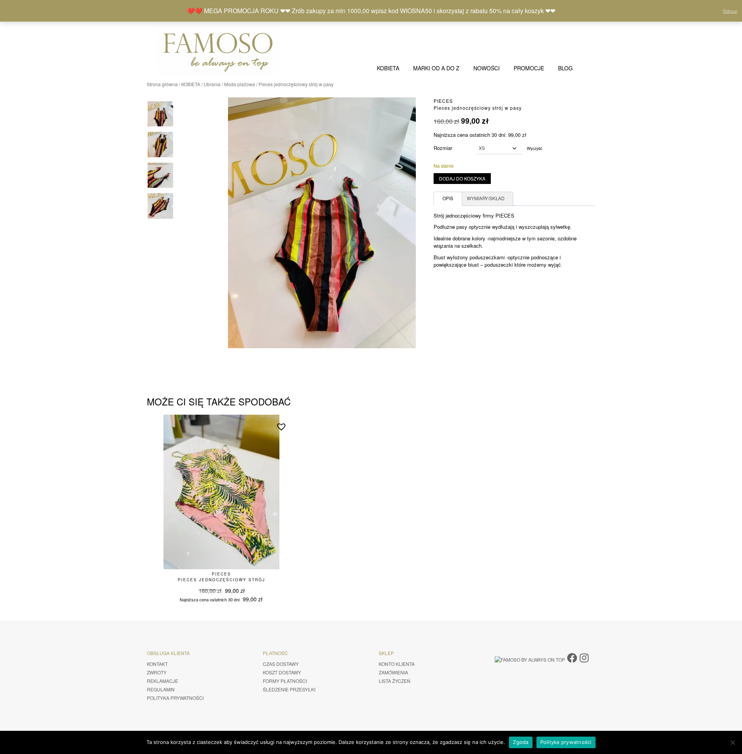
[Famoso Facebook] (572, 657)
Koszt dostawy (282, 672)
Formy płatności (285, 680)
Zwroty (157, 672)
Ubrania (212, 84)
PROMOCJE (529, 68)
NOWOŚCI (486, 68)
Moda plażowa (239, 84)
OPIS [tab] (447, 198)
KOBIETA (388, 68)
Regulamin (161, 689)
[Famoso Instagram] (584, 657)
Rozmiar (443, 147)
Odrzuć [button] (730, 11)
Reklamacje (162, 680)
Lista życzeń (394, 680)
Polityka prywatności (175, 697)
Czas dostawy (281, 663)
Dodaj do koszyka (462, 178)
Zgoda (520, 742)
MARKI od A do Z (436, 68)
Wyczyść (534, 148)
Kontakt (157, 663)
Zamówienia (393, 672)
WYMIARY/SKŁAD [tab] (485, 198)
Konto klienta (397, 663)
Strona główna (162, 84)
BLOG (565, 68)
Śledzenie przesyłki (289, 689)
